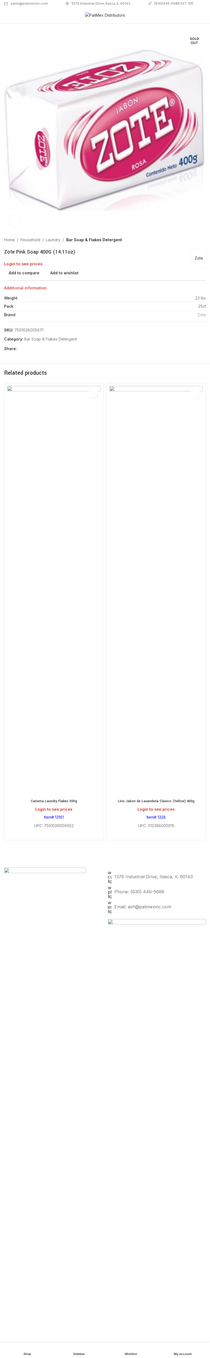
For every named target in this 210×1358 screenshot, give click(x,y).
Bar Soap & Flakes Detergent (94, 239)
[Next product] (202, 240)
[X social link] (27, 348)
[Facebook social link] (20, 348)
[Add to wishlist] (93, 393)
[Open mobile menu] (6, 15)
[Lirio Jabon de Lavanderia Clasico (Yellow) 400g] (156, 591)
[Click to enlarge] (14, 221)
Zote (199, 258)
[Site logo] (105, 15)
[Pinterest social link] (33, 348)
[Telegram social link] (46, 348)
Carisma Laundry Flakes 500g (54, 801)
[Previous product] (189, 240)
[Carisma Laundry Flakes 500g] (54, 591)
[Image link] (157, 1123)
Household (30, 239)
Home (9, 239)
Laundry (53, 239)
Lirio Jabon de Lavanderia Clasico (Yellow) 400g (156, 801)
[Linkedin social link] (40, 348)
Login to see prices (23, 263)
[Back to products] (196, 240)
